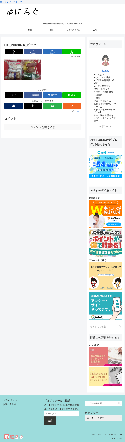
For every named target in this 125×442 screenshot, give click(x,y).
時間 (93, 434)
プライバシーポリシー (14, 400)
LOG (120, 434)
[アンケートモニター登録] (105, 289)
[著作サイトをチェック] (13, 106)
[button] (120, 326)
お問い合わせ (9, 404)
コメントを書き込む (42, 127)
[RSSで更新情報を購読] (72, 106)
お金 (99, 434)
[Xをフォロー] (33, 106)
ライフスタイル (109, 434)
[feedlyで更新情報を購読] (52, 106)
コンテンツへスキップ (11, 2)
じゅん (105, 70)
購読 (49, 420)
